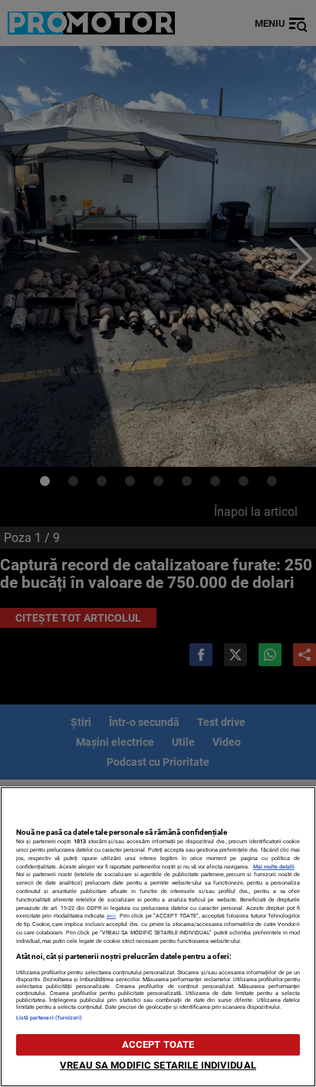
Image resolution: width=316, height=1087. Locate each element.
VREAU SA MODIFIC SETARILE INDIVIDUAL (158, 1065)
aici (111, 915)
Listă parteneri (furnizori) (49, 1017)
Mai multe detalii (274, 866)
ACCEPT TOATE (158, 1044)
